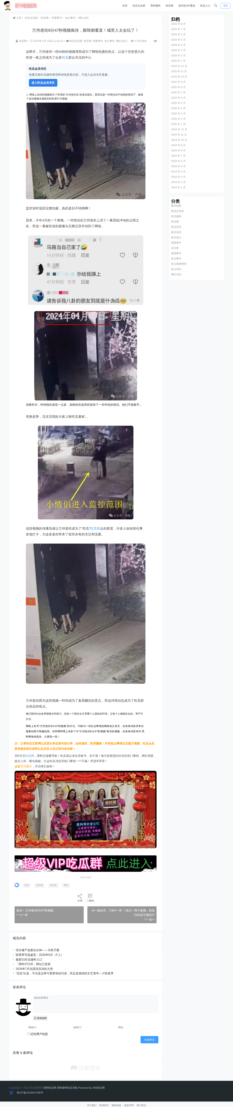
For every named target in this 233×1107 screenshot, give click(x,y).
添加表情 (41, 1018)
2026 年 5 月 (178, 39)
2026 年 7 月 (178, 29)
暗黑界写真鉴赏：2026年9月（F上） (40, 954)
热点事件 (70, 17)
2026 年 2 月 (178, 55)
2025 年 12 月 (179, 66)
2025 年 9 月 (178, 81)
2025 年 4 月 (178, 108)
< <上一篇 (22, 914)
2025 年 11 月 (179, 71)
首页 (124, 5)
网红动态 (84, 17)
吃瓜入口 (205, 5)
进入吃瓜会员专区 (43, 82)
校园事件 (176, 253)
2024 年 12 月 (179, 129)
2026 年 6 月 (178, 34)
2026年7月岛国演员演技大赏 (34, 968)
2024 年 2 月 (178, 182)
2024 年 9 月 (178, 145)
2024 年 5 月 (178, 166)
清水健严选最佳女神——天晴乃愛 (37, 950)
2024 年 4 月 (178, 171)
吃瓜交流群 (139, 5)
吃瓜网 (169, 5)
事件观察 (176, 205)
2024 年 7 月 (178, 155)
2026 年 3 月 (178, 50)
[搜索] (215, 5)
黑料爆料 (155, 5)
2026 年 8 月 (178, 23)
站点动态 (176, 269)
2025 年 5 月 (178, 103)
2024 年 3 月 (178, 176)
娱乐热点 (176, 237)
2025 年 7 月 (178, 92)
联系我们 (104, 1105)
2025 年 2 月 (178, 118)
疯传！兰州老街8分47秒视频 (34, 910)
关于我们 (91, 1105)
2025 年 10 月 (179, 76)
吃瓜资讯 (176, 226)
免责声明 (129, 1105)
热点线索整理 (178, 263)
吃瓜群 (95, 528)
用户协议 (141, 1105)
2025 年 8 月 (178, 87)
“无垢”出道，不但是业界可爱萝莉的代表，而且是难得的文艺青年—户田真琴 (65, 973)
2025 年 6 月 (178, 97)
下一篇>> (149, 919)
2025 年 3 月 (178, 113)
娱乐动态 (176, 232)
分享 (79, 900)
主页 (18, 17)
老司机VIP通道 (186, 5)
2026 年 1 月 (178, 60)
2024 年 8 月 (178, 150)
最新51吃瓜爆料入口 (29, 959)
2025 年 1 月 (178, 124)
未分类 (175, 248)
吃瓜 (65, 57)
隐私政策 (116, 1105)
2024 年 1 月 (178, 187)
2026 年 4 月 (178, 44)
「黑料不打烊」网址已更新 (33, 964)
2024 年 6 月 (178, 161)
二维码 (90, 900)
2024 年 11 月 (179, 134)
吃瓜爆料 (176, 216)
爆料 (66, 885)
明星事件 (57, 17)
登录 (225, 5)
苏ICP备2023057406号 (29, 1092)
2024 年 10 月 (179, 139)
